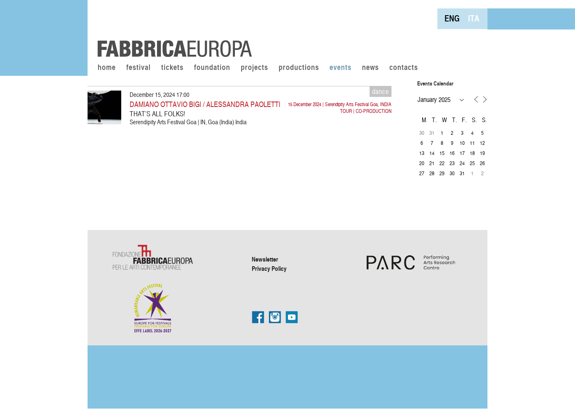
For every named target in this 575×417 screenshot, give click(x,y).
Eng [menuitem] (452, 18)
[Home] (172, 29)
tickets (172, 67)
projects (254, 67)
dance (380, 91)
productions (299, 67)
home (107, 67)
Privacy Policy (269, 268)
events (340, 67)
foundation (212, 67)
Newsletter (265, 259)
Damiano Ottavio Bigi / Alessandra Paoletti (205, 104)
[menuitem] (452, 18)
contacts (403, 67)
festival (138, 67)
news (370, 67)
